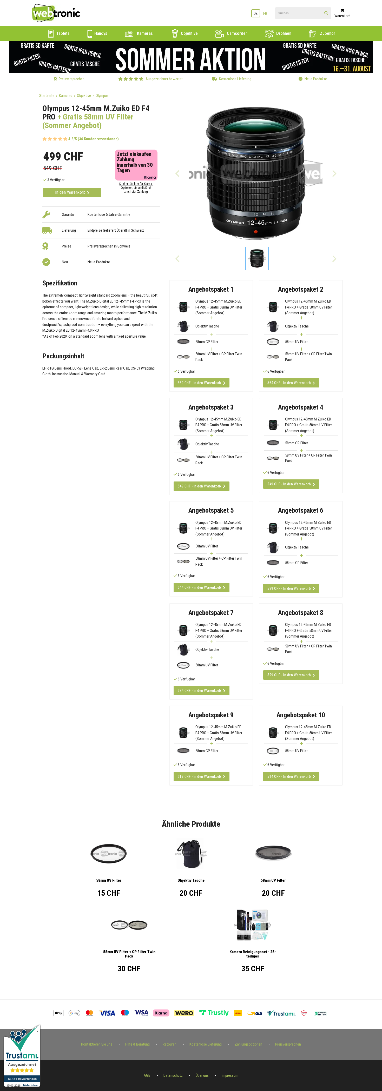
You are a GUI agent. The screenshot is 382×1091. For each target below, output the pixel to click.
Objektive (189, 33)
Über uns (202, 1075)
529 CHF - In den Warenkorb (289, 675)
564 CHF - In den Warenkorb (289, 383)
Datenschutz (173, 1075)
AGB (147, 1075)
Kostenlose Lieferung (205, 1044)
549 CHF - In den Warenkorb (199, 486)
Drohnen (283, 33)
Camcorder (236, 33)
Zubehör (327, 33)
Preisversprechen (288, 1044)
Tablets (62, 33)
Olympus (102, 95)
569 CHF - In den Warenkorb (199, 383)
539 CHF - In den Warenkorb (289, 588)
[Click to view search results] (326, 13)
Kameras (144, 33)
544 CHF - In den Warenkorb (199, 587)
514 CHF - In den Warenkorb (289, 776)
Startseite (46, 95)
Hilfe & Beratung (137, 1044)
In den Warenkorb (71, 192)
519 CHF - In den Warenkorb (199, 776)
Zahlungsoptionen (248, 1044)
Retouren (169, 1044)
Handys (100, 33)
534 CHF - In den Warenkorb (199, 690)
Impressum (230, 1075)
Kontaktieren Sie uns (96, 1044)
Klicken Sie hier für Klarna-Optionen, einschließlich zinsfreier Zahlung (136, 187)
